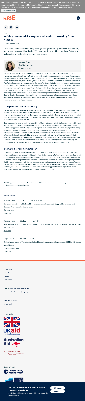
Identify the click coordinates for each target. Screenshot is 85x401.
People (6, 273)
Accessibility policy (10, 301)
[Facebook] (6, 27)
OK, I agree (58, 388)
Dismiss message (8, 10)
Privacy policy (8, 304)
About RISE (8, 269)
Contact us (8, 279)
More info (57, 391)
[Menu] (79, 18)
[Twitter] (17, 27)
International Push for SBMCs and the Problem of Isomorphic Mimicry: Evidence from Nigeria (40, 89)
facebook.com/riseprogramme (21, 292)
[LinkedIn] (11, 27)
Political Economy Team (25, 65)
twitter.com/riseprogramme (19, 288)
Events (6, 276)
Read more (7, 213)
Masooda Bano (23, 62)
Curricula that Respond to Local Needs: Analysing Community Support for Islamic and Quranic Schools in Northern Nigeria (42, 86)
